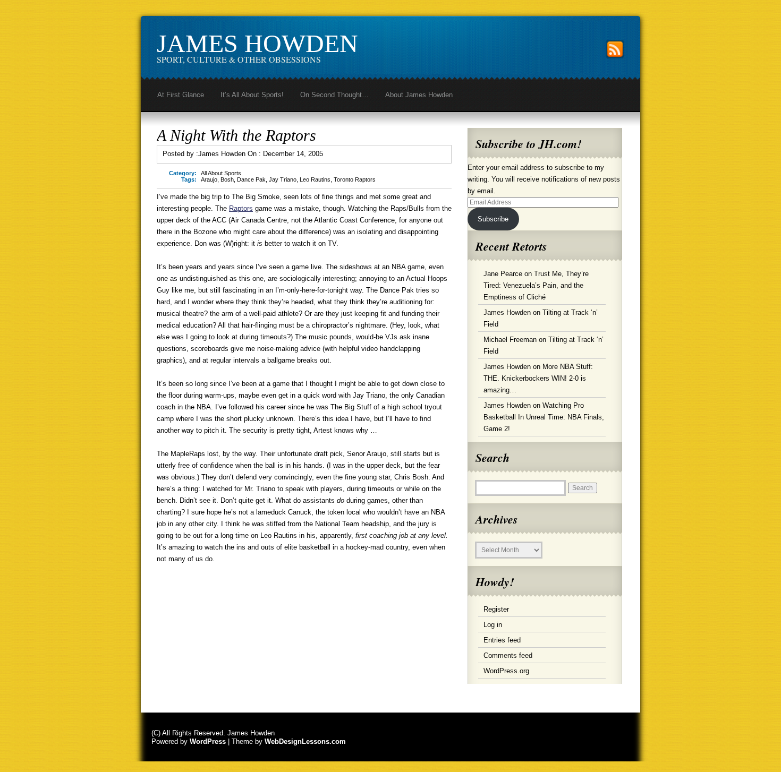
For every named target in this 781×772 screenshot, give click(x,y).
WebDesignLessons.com (305, 741)
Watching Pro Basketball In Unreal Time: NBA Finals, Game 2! (543, 417)
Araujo (209, 179)
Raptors (241, 208)
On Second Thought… (334, 95)
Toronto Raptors (355, 179)
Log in (492, 625)
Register (496, 609)
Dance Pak (251, 179)
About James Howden (419, 95)
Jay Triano (282, 179)
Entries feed (502, 640)
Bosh (227, 179)
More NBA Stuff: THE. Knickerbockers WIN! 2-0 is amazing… (538, 378)
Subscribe (493, 219)
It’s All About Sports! (252, 95)
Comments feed (507, 655)
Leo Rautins (315, 179)
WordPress (208, 741)
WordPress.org (506, 671)
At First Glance (180, 95)
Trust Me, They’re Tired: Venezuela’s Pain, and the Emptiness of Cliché (536, 285)
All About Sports (221, 173)
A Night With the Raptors (236, 135)
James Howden (257, 43)
